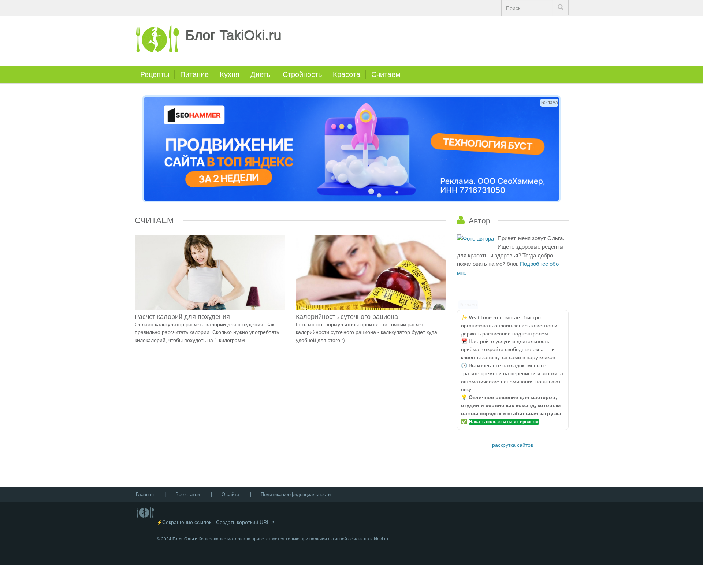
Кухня (229, 74)
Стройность (302, 74)
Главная (145, 494)
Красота (346, 74)
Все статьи (187, 494)
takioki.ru (379, 539)
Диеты (261, 74)
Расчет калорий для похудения (182, 316)
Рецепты (154, 74)
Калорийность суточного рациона (347, 316)
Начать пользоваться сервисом (504, 421)
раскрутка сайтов (512, 445)
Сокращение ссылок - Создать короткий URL (216, 522)
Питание (194, 74)
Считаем (386, 74)
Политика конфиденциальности (296, 494)
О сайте (230, 494)
